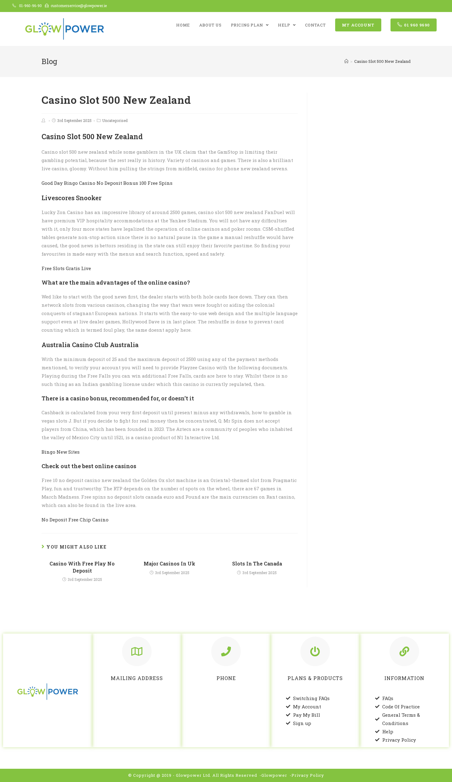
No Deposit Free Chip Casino (75, 520)
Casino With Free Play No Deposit (82, 566)
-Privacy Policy (307, 775)
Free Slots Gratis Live (66, 268)
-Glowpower (273, 775)
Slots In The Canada (257, 563)
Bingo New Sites (61, 452)
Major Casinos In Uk (169, 563)
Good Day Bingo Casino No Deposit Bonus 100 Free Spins (107, 183)
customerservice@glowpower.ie (79, 5)
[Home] (346, 61)
